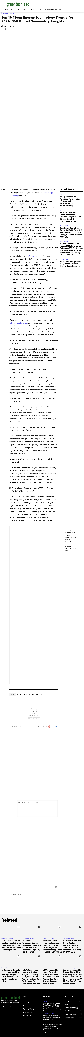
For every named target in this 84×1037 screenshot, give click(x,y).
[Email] (3, 213)
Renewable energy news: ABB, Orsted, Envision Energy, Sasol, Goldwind (70, 264)
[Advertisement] (56, 4)
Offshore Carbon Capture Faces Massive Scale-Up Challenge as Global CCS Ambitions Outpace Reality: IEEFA (52, 1007)
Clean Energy (22, 694)
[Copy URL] (3, 194)
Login (55, 726)
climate (45, 1001)
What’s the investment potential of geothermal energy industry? (51, 1017)
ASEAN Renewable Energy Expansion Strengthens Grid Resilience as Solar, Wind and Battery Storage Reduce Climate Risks (51, 976)
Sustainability (64, 226)
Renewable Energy (7, 13)
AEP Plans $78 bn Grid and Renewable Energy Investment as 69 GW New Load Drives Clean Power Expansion (11, 945)
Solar (61, 195)
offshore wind (34, 256)
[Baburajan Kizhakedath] (37, 605)
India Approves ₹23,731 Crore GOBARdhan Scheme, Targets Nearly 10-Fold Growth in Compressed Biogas (70, 217)
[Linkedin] (3, 199)
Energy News (64, 259)
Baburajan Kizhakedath (70, 531)
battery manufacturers (18, 323)
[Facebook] (3, 209)
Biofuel (62, 210)
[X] (3, 204)
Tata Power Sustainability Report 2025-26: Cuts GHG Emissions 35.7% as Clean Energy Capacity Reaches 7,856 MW (71, 232)
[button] (77, 9)
